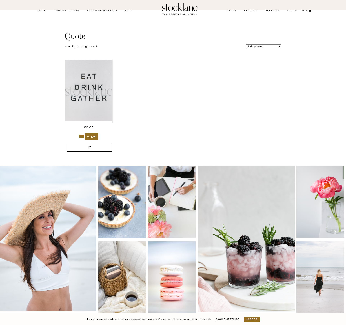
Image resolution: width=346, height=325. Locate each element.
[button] (89, 147)
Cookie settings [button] (227, 319)
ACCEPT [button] (252, 319)
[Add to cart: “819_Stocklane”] (81, 136)
